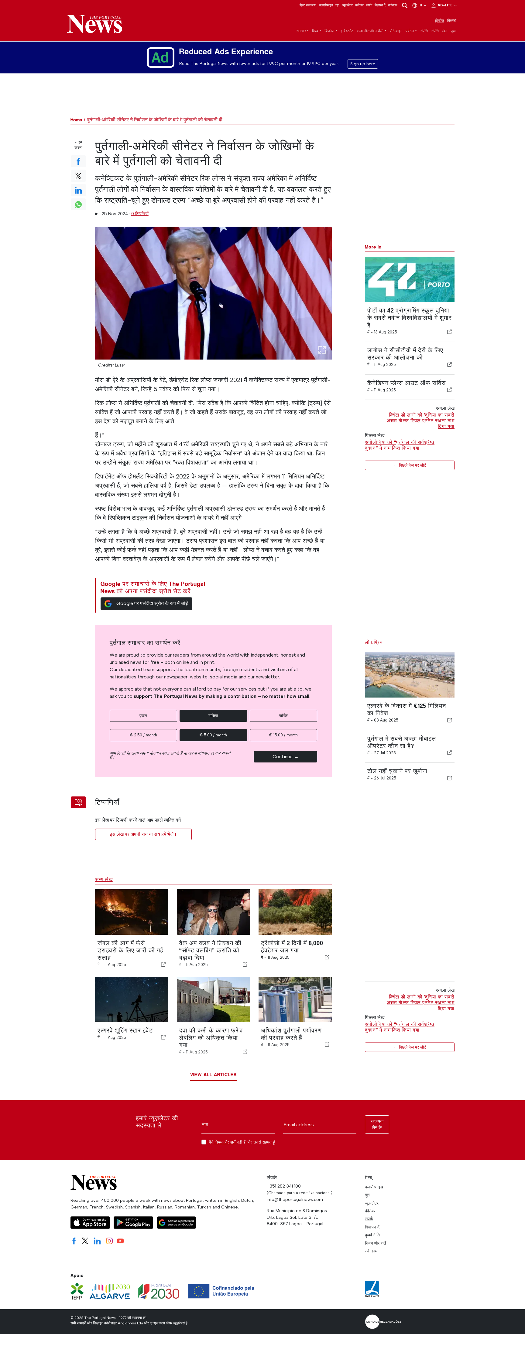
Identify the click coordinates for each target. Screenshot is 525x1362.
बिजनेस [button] (329, 31)
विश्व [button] (315, 31)
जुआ (453, 31)
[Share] (450, 332)
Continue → (286, 756)
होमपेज (439, 21)
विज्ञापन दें (380, 5)
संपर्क (369, 5)
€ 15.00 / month (283, 735)
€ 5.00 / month (213, 735)
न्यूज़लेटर (347, 5)
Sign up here (362, 63)
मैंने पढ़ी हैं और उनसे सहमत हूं (242, 1142)
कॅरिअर (359, 5)
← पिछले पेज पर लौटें (409, 465)
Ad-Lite (445, 5)
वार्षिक (283, 715)
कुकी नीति (372, 1235)
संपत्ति (424, 31)
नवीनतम (392, 5)
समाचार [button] (301, 31)
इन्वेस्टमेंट (347, 31)
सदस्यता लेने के (377, 1124)
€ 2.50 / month (143, 735)
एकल (143, 715)
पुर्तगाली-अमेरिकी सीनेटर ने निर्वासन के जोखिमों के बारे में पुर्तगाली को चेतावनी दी (154, 120)
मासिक (213, 715)
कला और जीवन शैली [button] (370, 31)
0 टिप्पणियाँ (140, 213)
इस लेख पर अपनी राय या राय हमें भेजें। (143, 834)
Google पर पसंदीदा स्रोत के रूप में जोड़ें (152, 603)
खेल (444, 31)
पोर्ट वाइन (396, 31)
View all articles (213, 1074)
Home (76, 120)
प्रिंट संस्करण (308, 5)
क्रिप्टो (451, 21)
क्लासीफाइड (326, 5)
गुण (337, 5)
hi (421, 5)
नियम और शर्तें (224, 1142)
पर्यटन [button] (410, 31)
